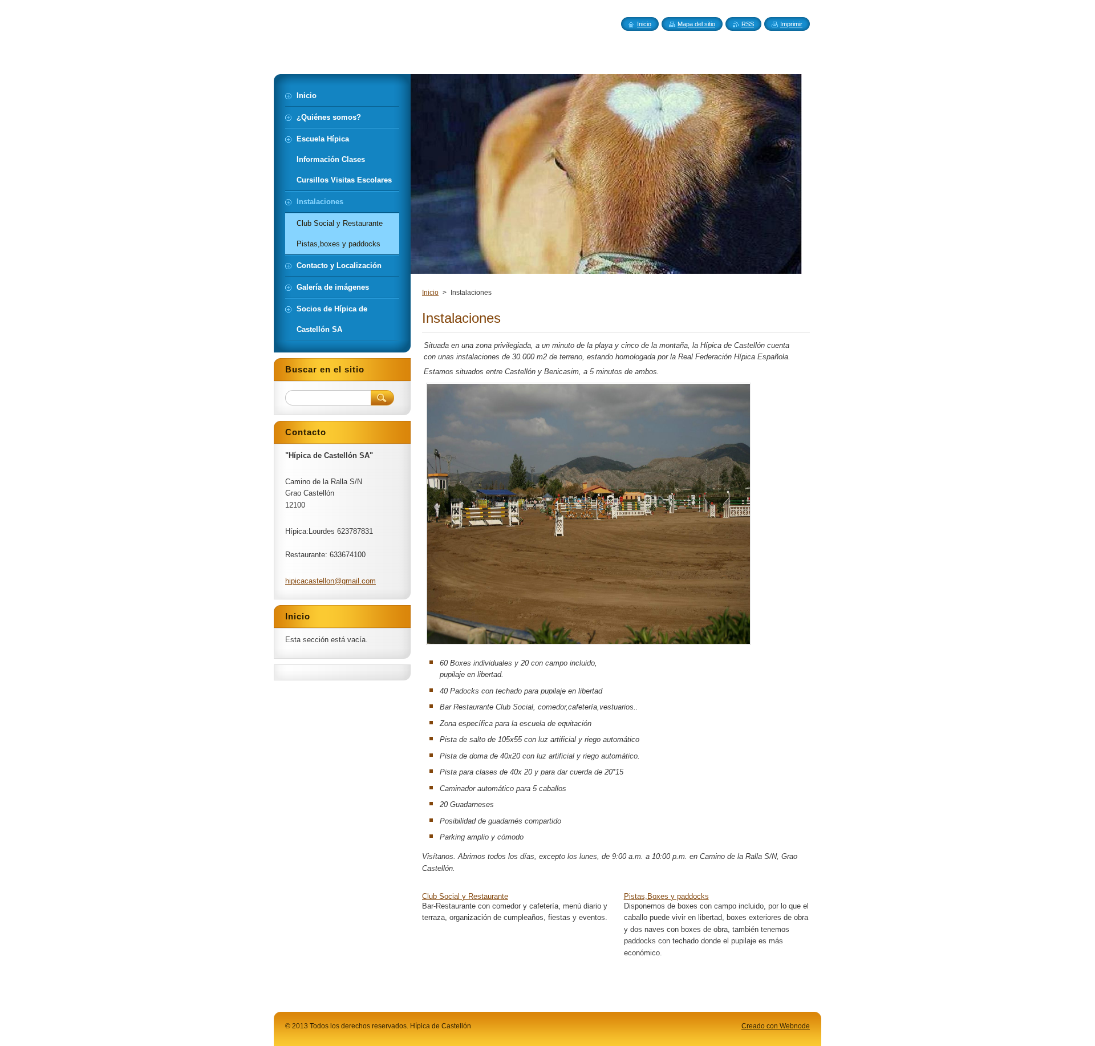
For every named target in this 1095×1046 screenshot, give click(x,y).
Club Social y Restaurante (465, 896)
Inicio (430, 292)
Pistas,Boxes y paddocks (666, 896)
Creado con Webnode (775, 1026)
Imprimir (791, 24)
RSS (747, 24)
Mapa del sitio (696, 24)
